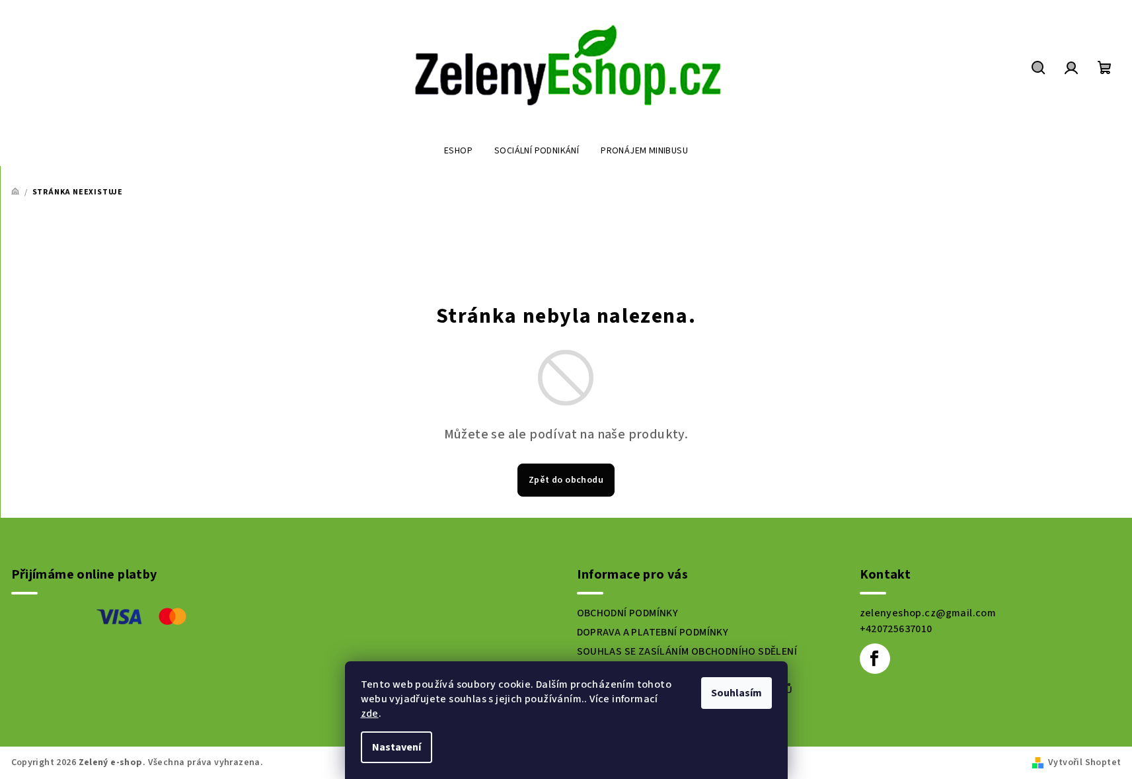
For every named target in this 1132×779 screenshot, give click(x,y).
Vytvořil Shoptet (1084, 762)
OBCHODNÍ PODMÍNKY (628, 613)
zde (370, 713)
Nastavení (396, 747)
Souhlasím (736, 693)
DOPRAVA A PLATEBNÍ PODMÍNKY (653, 632)
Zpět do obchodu (566, 480)
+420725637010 (896, 629)
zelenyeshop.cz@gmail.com (928, 613)
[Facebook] (875, 658)
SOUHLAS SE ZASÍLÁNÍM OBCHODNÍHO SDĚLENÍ (687, 651)
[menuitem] (458, 151)
